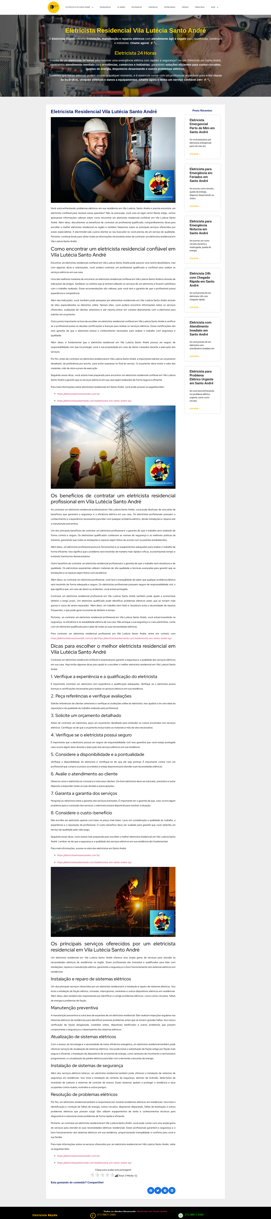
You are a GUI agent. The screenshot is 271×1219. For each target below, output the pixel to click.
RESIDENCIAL (137, 7)
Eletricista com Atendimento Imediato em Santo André (200, 328)
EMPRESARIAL (170, 7)
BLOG (213, 7)
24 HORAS (121, 7)
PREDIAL (185, 7)
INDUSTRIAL (200, 7)
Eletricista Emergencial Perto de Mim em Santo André (202, 126)
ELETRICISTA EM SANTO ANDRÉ (78, 7)
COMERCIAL (153, 7)
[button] (150, 1190)
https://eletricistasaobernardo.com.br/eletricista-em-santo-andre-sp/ (94, 400)
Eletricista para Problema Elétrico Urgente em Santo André (201, 377)
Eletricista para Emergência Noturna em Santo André (201, 227)
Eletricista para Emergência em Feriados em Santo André (201, 175)
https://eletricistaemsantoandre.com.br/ (78, 393)
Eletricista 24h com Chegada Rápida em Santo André (202, 279)
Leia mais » (195, 154)
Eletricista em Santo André (152, 1211)
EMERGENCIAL (105, 7)
